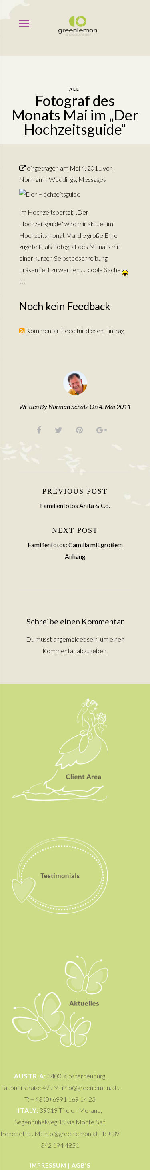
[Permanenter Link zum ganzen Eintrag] (22, 168)
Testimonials (60, 820)
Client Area (60, 694)
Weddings (62, 179)
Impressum (48, 1165)
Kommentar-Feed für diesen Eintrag (74, 330)
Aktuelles (60, 949)
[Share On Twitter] (60, 429)
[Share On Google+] (103, 429)
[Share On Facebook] (40, 429)
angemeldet (69, 639)
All (74, 89)
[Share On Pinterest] (80, 429)
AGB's (81, 1165)
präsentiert (34, 269)
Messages (92, 179)
